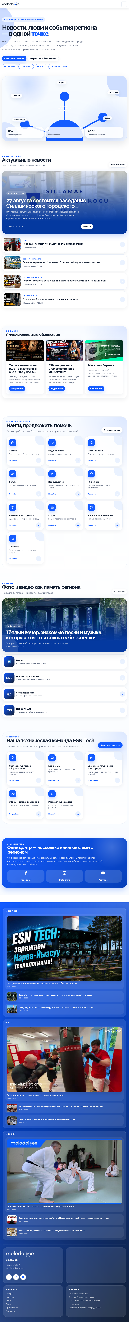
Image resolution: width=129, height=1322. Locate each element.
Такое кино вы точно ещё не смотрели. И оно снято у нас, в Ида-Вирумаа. (23, 370)
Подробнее (17, 388)
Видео (8, 1304)
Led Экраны (74, 1304)
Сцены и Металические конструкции (84, 1301)
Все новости (118, 164)
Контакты (10, 1297)
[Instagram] (16, 1277)
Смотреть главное (14, 58)
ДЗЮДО (12, 1134)
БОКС (10, 1022)
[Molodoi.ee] (20, 1254)
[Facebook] (9, 1277)
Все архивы (119, 592)
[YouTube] (23, 1277)
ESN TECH (13, 911)
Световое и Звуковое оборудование (85, 1308)
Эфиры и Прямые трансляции (81, 1297)
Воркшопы (10, 1311)
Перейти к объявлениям (43, 58)
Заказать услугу (110, 745)
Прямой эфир (12, 1308)
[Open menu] (124, 4)
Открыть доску (112, 430)
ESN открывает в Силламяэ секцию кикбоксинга (61, 368)
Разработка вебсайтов (78, 1294)
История (9, 1294)
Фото (8, 1301)
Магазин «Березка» (102, 365)
